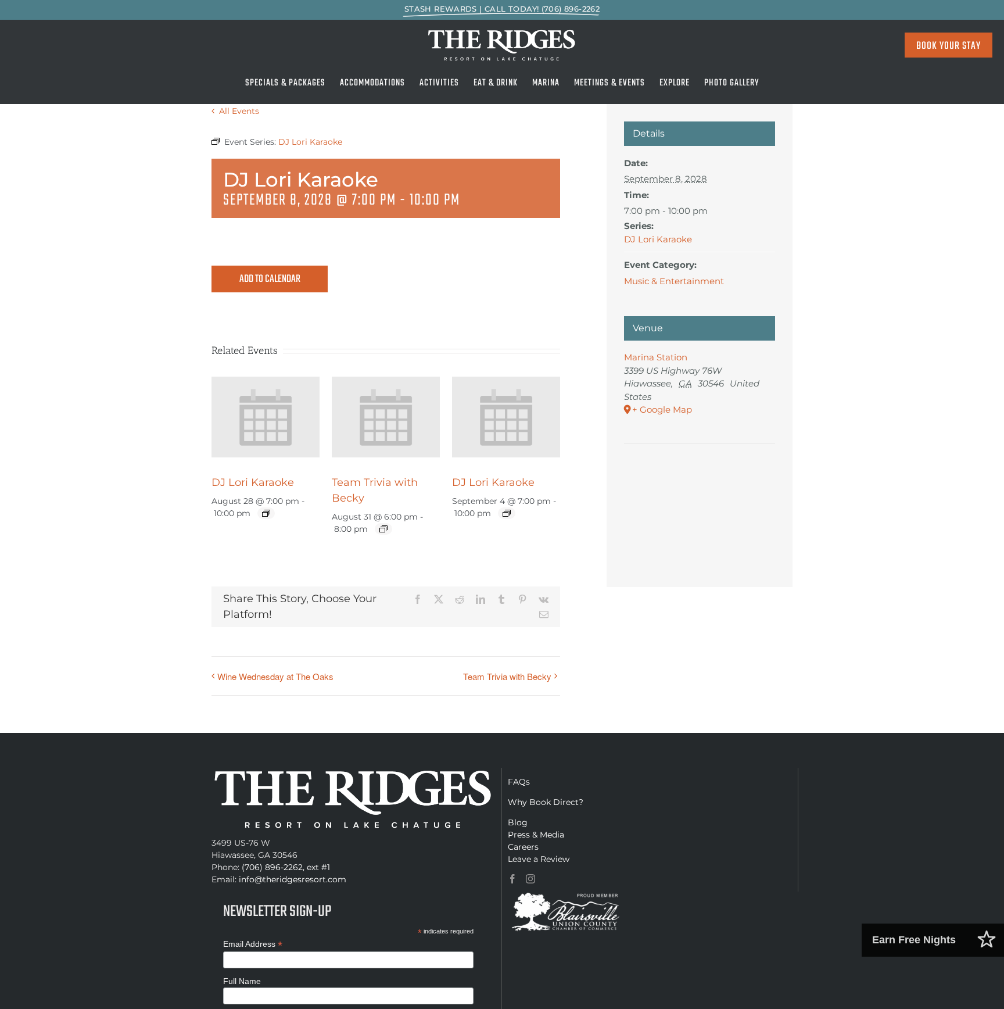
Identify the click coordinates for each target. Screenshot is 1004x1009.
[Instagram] (530, 878)
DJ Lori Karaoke (252, 482)
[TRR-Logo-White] (502, 32)
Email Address (252, 944)
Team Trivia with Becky (507, 676)
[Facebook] (512, 878)
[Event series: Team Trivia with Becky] (383, 528)
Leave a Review (538, 859)
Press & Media (536, 834)
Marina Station (655, 357)
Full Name (242, 981)
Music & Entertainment (674, 281)
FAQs (519, 782)
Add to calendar (269, 279)
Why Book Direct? (545, 802)
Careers (523, 847)
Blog (518, 822)
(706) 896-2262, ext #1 (286, 867)
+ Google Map (662, 409)
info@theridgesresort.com (292, 879)
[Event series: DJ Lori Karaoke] (266, 513)
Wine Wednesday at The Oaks (275, 676)
